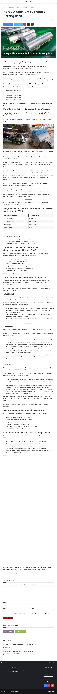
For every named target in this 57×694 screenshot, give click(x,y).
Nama (5, 602)
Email (5, 608)
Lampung (47, 681)
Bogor (46, 674)
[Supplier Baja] (28, 1)
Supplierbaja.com (24, 66)
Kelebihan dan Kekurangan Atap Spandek (23, 651)
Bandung (47, 671)
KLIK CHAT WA (20, 631)
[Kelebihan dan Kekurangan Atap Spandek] (7, 653)
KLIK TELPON (8, 631)
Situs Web (32, 608)
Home (5, 7)
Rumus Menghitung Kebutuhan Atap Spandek (24, 644)
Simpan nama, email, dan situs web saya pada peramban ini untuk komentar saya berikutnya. (27, 613)
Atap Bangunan (48, 667)
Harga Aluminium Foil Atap (14, 7)
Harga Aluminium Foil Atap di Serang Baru (14, 61)
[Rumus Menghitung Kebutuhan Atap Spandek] (7, 647)
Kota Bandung (48, 677)
